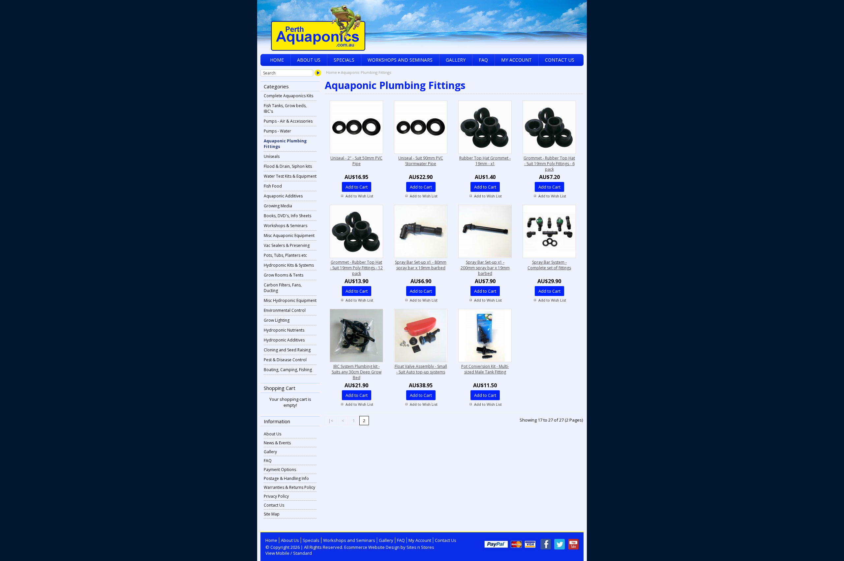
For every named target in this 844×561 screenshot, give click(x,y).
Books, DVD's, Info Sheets (287, 216)
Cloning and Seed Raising (287, 350)
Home (277, 60)
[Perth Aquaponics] (422, 25)
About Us (308, 60)
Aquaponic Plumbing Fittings (285, 143)
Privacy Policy (276, 496)
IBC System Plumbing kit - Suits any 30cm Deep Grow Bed (356, 372)
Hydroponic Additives (284, 340)
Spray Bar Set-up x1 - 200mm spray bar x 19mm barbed (485, 267)
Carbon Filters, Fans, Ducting (283, 287)
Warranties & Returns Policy (289, 487)
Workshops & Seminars (285, 225)
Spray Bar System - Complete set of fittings (549, 265)
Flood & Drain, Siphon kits (288, 166)
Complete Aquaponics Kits (288, 96)
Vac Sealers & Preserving (287, 245)
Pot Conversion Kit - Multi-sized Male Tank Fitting (485, 369)
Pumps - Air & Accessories (288, 121)
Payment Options (280, 469)
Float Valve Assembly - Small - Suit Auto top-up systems (421, 369)
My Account (516, 60)
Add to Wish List (359, 195)
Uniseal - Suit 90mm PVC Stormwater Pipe (420, 160)
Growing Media (278, 206)
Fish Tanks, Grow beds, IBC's (285, 108)
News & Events (277, 443)
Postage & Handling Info (286, 478)
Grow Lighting (276, 320)
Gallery (456, 60)
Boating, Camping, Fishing (288, 369)
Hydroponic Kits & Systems (289, 265)
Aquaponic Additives (283, 196)
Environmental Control (285, 310)
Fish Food (273, 186)
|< (330, 421)
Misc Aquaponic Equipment (289, 235)
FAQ (483, 60)
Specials (344, 60)
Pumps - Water (277, 131)
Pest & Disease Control (285, 360)
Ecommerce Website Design (372, 547)
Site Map (272, 514)
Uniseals (272, 156)
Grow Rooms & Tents (283, 275)
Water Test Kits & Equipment (290, 176)
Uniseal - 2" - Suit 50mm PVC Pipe (356, 160)
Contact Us (559, 60)
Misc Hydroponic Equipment (290, 300)
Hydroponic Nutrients (284, 330)
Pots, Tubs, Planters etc (285, 255)
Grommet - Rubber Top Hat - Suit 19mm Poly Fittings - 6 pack (549, 163)
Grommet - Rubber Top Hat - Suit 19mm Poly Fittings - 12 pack (356, 267)
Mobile (282, 553)
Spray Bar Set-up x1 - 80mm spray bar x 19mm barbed (420, 265)
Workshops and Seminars (400, 60)
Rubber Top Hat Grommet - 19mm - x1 (485, 160)
